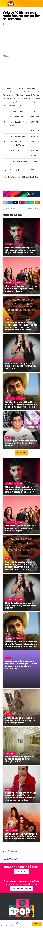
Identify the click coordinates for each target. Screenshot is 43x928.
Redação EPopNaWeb (11, 859)
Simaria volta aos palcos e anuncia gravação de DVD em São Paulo (21, 366)
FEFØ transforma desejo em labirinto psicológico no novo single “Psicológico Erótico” (20, 250)
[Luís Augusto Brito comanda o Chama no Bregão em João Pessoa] (21, 413)
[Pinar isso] (21, 202)
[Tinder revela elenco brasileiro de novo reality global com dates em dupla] (21, 258)
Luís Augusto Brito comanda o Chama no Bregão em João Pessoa (21, 443)
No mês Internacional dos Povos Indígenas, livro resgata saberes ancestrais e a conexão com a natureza (21, 326)
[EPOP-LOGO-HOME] (10, 3)
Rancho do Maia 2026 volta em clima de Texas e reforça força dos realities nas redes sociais (21, 404)
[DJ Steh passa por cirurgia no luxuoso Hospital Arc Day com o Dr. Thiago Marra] (21, 690)
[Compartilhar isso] (10, 202)
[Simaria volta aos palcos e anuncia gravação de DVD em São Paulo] (21, 336)
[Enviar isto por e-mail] (5, 202)
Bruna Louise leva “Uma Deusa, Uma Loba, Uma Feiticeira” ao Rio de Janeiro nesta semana (21, 836)
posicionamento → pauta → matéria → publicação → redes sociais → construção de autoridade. (21, 665)
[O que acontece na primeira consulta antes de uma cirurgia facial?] (21, 729)
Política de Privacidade (8, 926)
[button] (2, 3)
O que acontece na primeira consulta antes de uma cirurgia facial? (19, 759)
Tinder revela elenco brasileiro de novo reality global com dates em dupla (21, 288)
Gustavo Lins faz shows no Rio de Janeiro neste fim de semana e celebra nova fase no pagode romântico (20, 796)
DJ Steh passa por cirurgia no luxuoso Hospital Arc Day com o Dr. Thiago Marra (20, 720)
